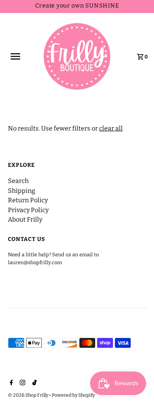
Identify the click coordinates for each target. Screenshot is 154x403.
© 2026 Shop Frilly (28, 395)
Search (18, 181)
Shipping (21, 190)
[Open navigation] (19, 56)
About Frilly (25, 219)
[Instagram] (21, 383)
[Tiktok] (33, 383)
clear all (111, 128)
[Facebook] (10, 383)
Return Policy (28, 200)
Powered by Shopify (73, 395)
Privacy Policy (28, 210)
